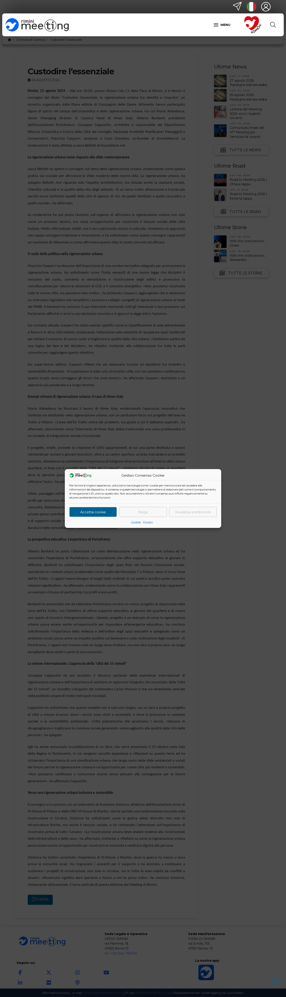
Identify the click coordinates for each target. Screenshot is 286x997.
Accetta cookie (93, 512)
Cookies (136, 522)
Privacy (148, 522)
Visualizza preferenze (193, 512)
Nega (143, 512)
